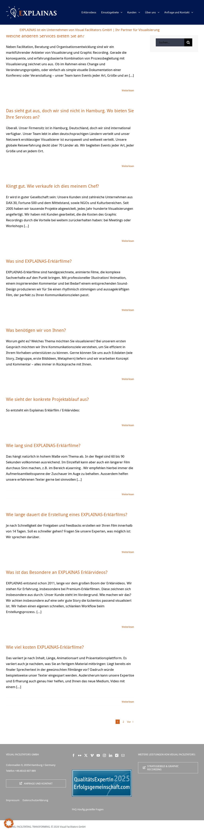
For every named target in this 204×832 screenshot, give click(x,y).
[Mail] (123, 755)
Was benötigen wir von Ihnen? (36, 330)
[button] (9, 823)
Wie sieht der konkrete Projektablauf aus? (47, 399)
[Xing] (116, 755)
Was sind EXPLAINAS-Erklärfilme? (39, 261)
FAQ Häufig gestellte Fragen (88, 809)
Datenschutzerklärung (35, 800)
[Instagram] (104, 755)
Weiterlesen (128, 90)
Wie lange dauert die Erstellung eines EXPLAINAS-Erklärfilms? (66, 514)
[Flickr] (79, 755)
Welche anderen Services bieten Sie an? (45, 36)
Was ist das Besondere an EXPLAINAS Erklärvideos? (56, 572)
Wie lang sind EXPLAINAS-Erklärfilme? (43, 445)
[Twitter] (85, 755)
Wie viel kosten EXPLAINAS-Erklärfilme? (45, 647)
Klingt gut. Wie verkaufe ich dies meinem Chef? (52, 186)
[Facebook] (73, 755)
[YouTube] (98, 755)
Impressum (13, 800)
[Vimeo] (92, 755)
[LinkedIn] (110, 755)
